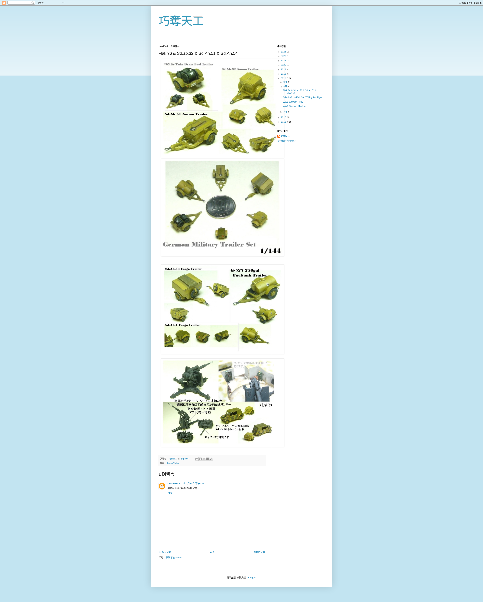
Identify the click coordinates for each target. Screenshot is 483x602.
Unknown (173, 483)
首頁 (212, 552)
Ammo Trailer (173, 463)
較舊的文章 (259, 552)
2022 (284, 60)
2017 (284, 78)
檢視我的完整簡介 (286, 141)
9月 (285, 82)
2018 (284, 74)
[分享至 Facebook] (207, 459)
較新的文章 (165, 552)
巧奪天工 (181, 21)
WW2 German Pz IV (293, 102)
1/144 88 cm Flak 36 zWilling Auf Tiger (302, 97)
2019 (284, 69)
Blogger (252, 577)
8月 (285, 86)
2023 (284, 56)
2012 (284, 121)
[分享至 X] (204, 459)
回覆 (170, 493)
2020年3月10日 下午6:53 (191, 483)
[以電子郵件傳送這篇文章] (197, 459)
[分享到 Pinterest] (211, 459)
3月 (285, 111)
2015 (284, 117)
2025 (284, 51)
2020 (284, 65)
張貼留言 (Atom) (174, 557)
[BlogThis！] (200, 459)
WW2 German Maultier (294, 106)
